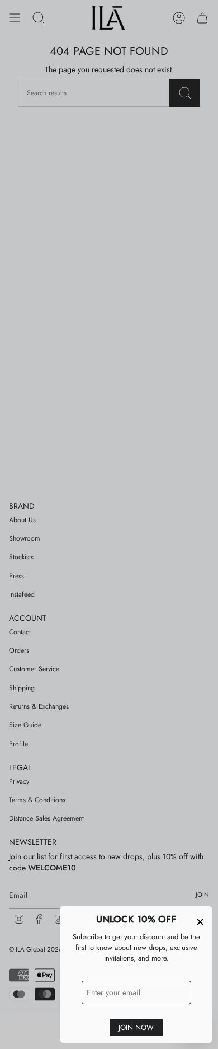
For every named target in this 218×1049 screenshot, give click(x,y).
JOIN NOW (136, 1027)
